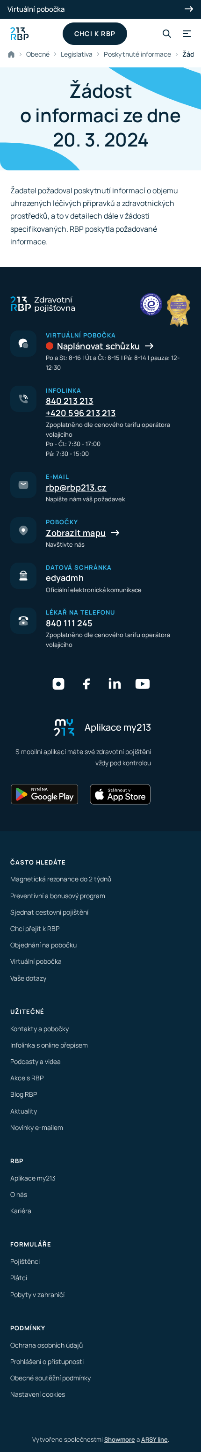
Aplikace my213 (33, 1177)
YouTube (142, 683)
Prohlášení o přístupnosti (47, 1361)
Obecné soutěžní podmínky (50, 1377)
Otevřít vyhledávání (166, 33)
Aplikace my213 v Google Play (44, 794)
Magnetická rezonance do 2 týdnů (60, 878)
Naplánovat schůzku (98, 346)
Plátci (18, 1277)
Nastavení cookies (37, 1394)
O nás (18, 1194)
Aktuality (23, 1111)
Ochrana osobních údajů (46, 1345)
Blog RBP (23, 1094)
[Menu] (186, 34)
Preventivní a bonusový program (57, 895)
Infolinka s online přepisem (49, 1045)
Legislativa (77, 54)
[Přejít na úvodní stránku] (19, 33)
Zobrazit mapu (76, 532)
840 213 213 (69, 400)
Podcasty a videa (35, 1061)
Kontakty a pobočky (39, 1028)
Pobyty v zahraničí (37, 1294)
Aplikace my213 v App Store (120, 794)
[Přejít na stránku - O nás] (151, 304)
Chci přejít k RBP (34, 928)
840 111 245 (69, 623)
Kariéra (20, 1210)
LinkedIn (114, 683)
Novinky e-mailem (36, 1127)
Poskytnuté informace (137, 54)
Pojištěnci (25, 1261)
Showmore (119, 1439)
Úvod (13, 54)
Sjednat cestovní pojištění (49, 912)
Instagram (58, 683)
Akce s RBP (26, 1077)
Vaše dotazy (28, 978)
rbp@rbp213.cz (76, 487)
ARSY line (154, 1439)
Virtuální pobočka (36, 9)
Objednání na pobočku (43, 944)
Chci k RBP (94, 33)
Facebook (86, 683)
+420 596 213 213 (81, 412)
